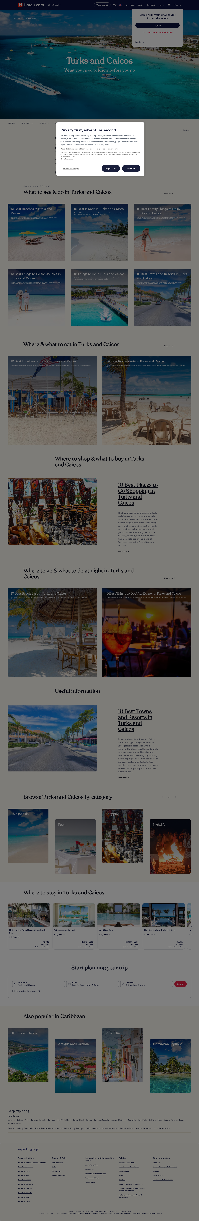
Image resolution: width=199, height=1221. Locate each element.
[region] (100, 149)
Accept (131, 168)
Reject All (110, 168)
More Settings (71, 168)
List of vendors (67, 159)
